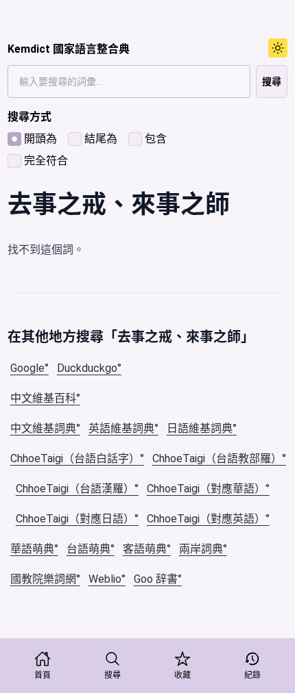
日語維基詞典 (200, 428)
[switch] (277, 48)
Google (27, 368)
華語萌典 (32, 548)
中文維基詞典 (43, 428)
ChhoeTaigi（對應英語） (206, 518)
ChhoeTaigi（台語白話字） (75, 458)
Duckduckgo (87, 368)
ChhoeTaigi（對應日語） (75, 518)
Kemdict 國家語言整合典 (69, 48)
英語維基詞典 (121, 428)
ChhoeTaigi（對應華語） (206, 488)
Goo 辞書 (156, 578)
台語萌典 (88, 548)
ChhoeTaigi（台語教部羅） (217, 458)
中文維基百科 (43, 398)
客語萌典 (145, 548)
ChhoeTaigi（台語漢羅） (75, 488)
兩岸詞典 (201, 548)
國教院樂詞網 (43, 578)
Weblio (104, 578)
